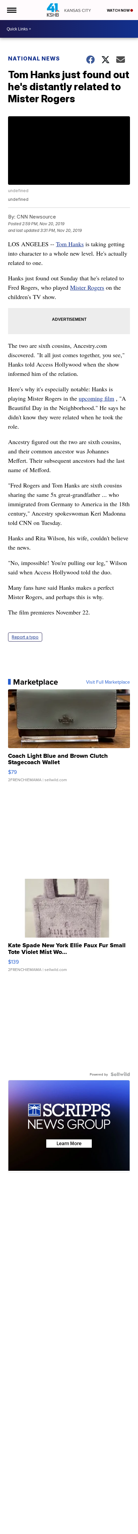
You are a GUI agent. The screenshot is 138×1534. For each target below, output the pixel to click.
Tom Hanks (70, 244)
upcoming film (96, 398)
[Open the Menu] (11, 10)
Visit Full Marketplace (108, 682)
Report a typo (25, 637)
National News (34, 58)
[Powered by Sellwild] (120, 1074)
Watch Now (118, 10)
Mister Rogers (87, 287)
